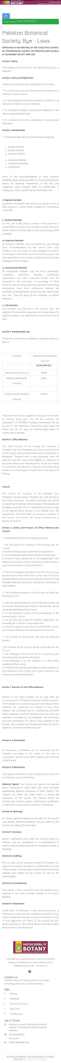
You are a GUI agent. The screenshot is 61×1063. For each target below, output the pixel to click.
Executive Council (18, 1003)
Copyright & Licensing (36, 1059)
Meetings (14, 998)
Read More (42, 965)
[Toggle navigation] (6, 16)
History (13, 993)
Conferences (16, 1013)
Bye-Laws (15, 1008)
